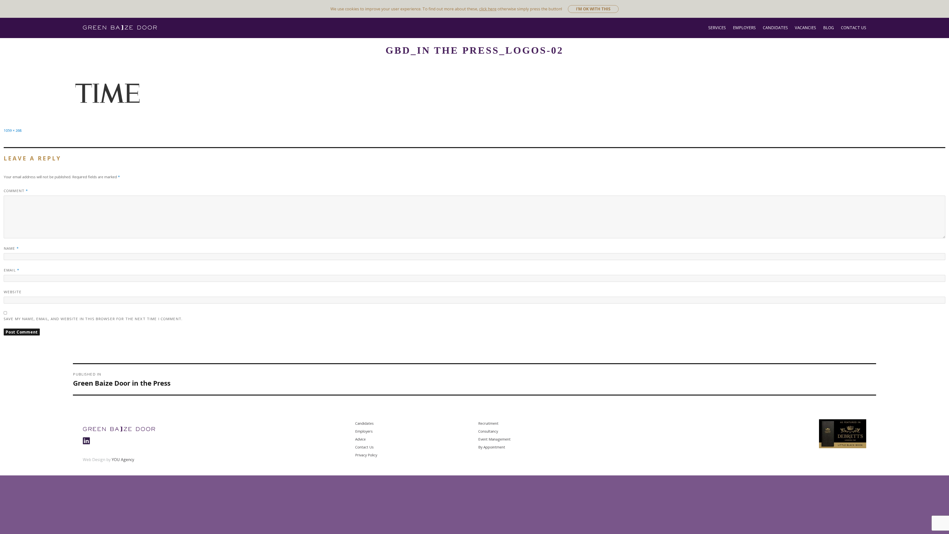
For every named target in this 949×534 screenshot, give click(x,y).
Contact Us (853, 27)
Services (717, 27)
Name (11, 248)
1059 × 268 (13, 130)
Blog (828, 27)
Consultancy (488, 431)
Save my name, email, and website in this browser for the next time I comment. (93, 318)
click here (487, 9)
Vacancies (805, 27)
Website (13, 291)
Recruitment (488, 423)
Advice (360, 439)
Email (11, 269)
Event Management (494, 439)
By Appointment (491, 447)
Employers (744, 27)
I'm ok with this (593, 9)
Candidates (775, 27)
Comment (16, 190)
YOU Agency (123, 459)
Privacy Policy (366, 454)
